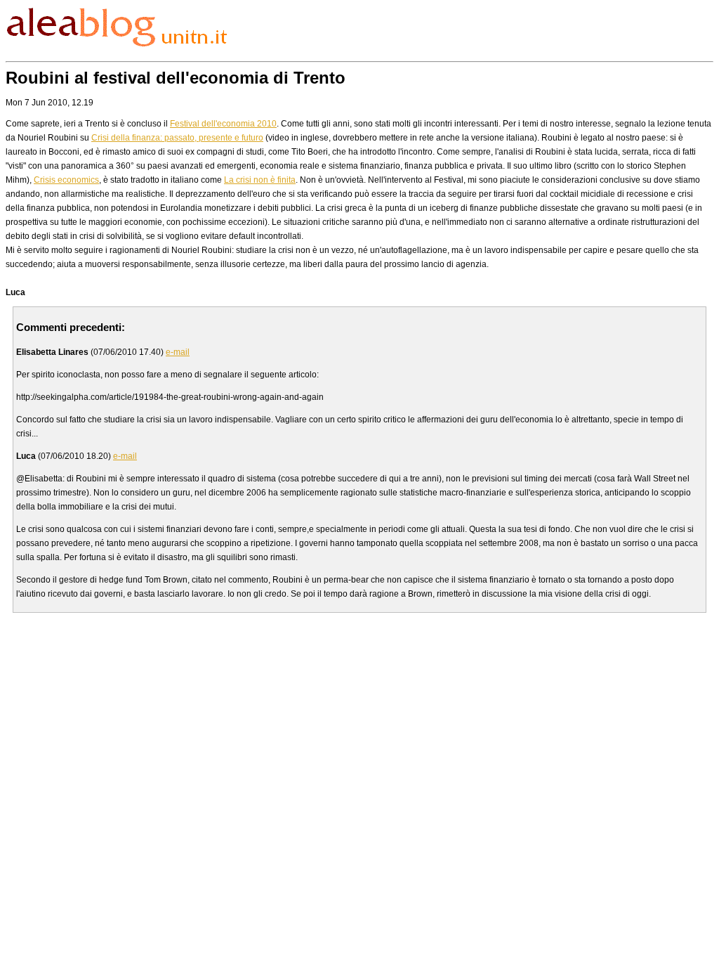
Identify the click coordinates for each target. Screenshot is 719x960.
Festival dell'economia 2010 (223, 124)
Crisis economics (66, 180)
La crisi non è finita (260, 180)
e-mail (178, 352)
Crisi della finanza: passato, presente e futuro (177, 138)
